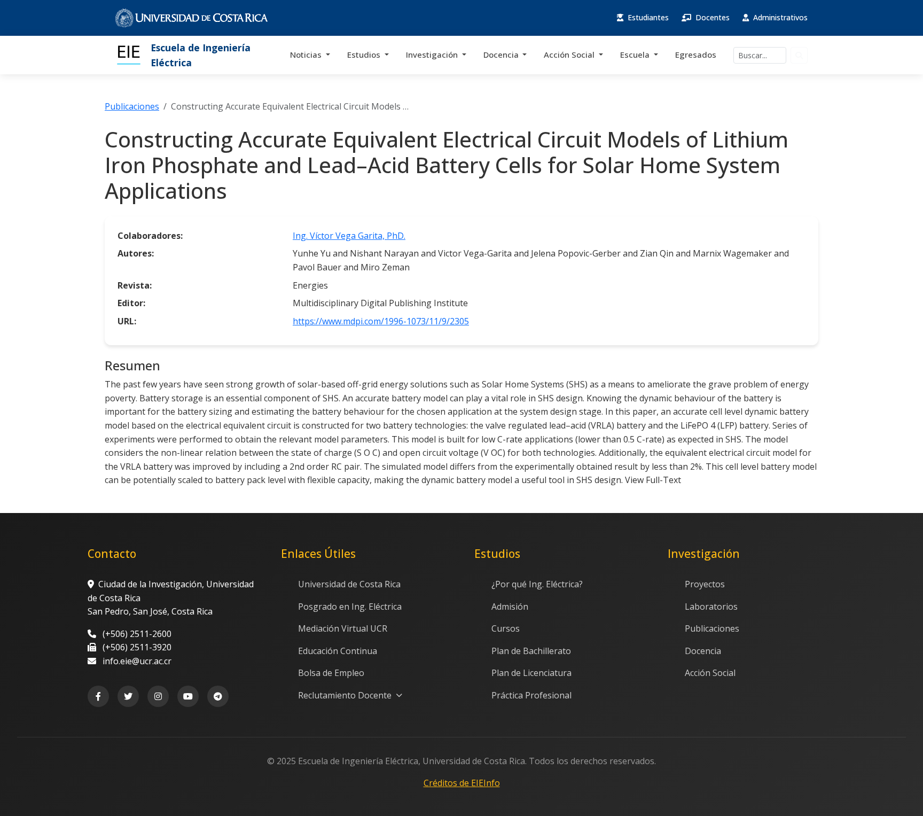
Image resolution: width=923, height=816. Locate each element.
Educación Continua (337, 651)
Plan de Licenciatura (531, 673)
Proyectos (705, 584)
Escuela (636, 54)
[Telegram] (218, 696)
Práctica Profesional (531, 695)
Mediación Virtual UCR (342, 628)
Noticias (307, 54)
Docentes (711, 17)
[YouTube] (188, 696)
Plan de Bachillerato (531, 651)
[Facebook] (98, 696)
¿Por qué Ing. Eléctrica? (537, 584)
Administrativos (779, 17)
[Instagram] (158, 696)
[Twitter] (128, 696)
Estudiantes (647, 17)
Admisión (509, 606)
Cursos (505, 628)
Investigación (433, 54)
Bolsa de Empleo (331, 673)
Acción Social (570, 54)
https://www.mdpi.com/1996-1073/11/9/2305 (381, 321)
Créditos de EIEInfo (462, 783)
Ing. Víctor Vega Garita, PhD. (349, 236)
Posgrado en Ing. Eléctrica (350, 606)
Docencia (502, 54)
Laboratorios (711, 606)
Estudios (364, 54)
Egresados (695, 54)
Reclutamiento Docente (346, 695)
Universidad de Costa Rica (349, 584)
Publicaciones (132, 106)
